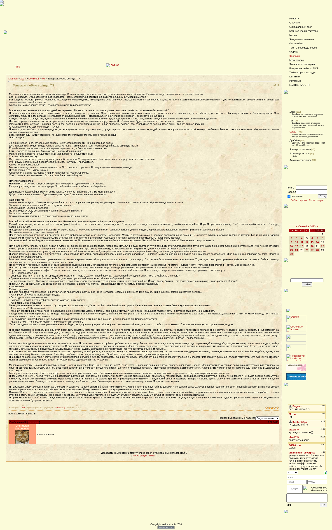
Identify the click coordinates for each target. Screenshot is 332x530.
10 (296, 242)
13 (312, 242)
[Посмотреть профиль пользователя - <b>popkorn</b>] (22, 443)
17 (296, 246)
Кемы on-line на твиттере (303, 31)
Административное (300, 160)
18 (301, 246)
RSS (17, 66)
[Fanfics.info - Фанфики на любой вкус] (296, 379)
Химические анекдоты (302, 64)
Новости (294, 18)
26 (307, 250)
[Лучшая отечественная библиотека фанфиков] (296, 369)
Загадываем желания (301, 39)
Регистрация (140, 455)
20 (312, 246)
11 (302, 242)
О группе (294, 22)
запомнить (297, 196)
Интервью (295, 80)
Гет (291, 120)
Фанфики (294, 56)
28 (317, 250)
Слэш (22, 408)
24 (296, 250)
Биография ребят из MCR (304, 68)
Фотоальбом (296, 43)
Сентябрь (34, 78)
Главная (13, 78)
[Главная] (112, 64)
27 (312, 250)
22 (322, 246)
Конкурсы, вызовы (300, 149)
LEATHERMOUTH (299, 85)
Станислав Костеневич (22, 427)
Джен (292, 111)
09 (43, 78)
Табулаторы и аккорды (302, 72)
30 (291, 254)
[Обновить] (325, 472)
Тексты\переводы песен (303, 47)
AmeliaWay (60, 408)
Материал (33, 422)
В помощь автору (300, 153)
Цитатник (294, 76)
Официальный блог (300, 27)
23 (291, 250)
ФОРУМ (293, 51)
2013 (23, 78)
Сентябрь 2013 (307, 226)
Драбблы (295, 140)
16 (291, 246)
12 (307, 242)
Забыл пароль (299, 200)
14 (317, 242)
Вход (152, 455)
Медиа (293, 35)
